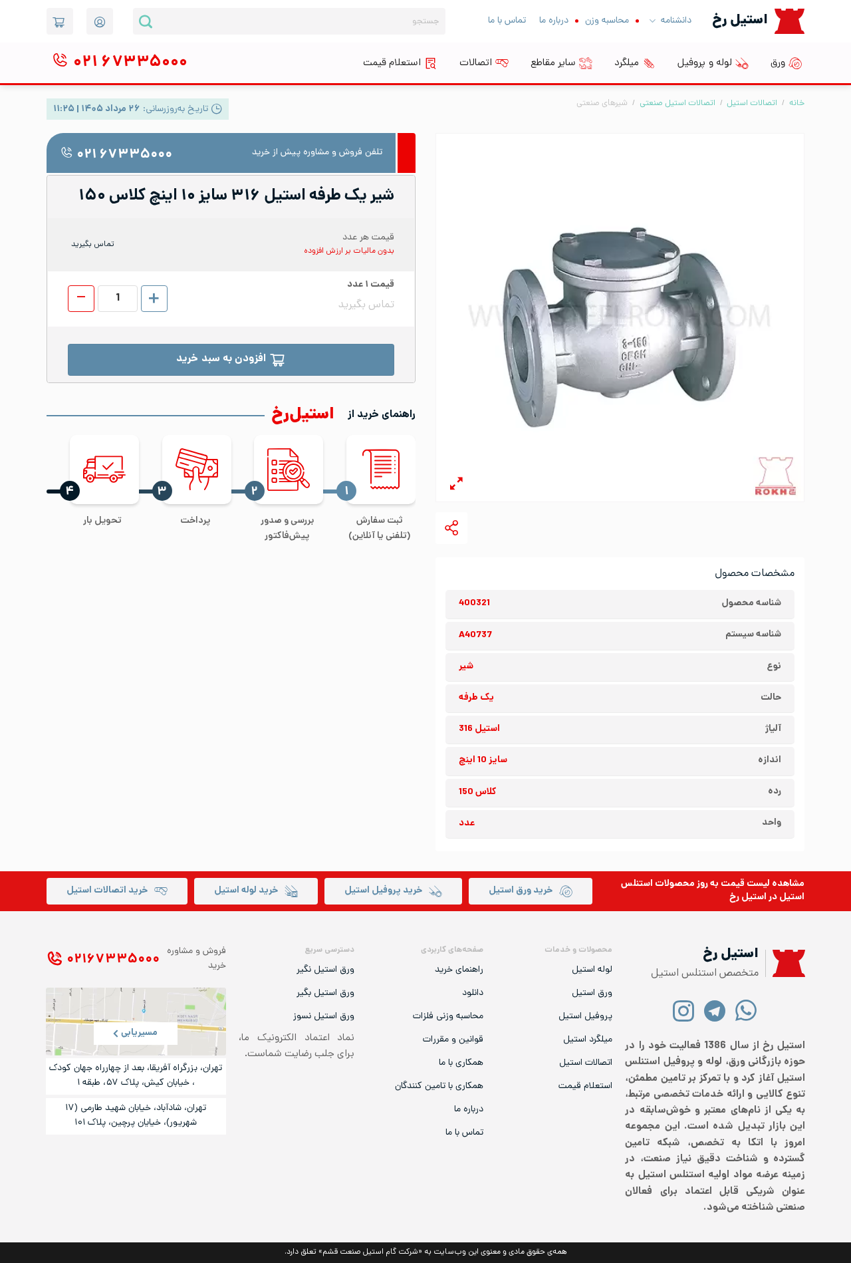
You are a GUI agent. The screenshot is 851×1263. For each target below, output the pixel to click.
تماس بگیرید (92, 245)
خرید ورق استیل (520, 891)
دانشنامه (676, 21)
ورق (778, 63)
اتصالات (475, 63)
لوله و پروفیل (704, 63)
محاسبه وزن (607, 21)
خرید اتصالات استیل (107, 891)
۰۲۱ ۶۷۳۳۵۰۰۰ (124, 155)
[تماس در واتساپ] (746, 1010)
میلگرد (626, 63)
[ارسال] (146, 21)
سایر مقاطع (553, 63)
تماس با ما (507, 21)
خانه (796, 103)
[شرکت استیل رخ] (785, 963)
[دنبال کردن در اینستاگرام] (684, 1010)
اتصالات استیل (752, 103)
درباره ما (553, 21)
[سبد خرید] (60, 21)
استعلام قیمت (392, 63)
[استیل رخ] (789, 21)
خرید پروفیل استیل (383, 891)
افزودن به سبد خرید (221, 359)
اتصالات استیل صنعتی (677, 103)
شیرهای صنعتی (602, 103)
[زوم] (456, 486)
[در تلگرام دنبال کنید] (715, 1010)
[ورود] (99, 21)
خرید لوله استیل (246, 891)
